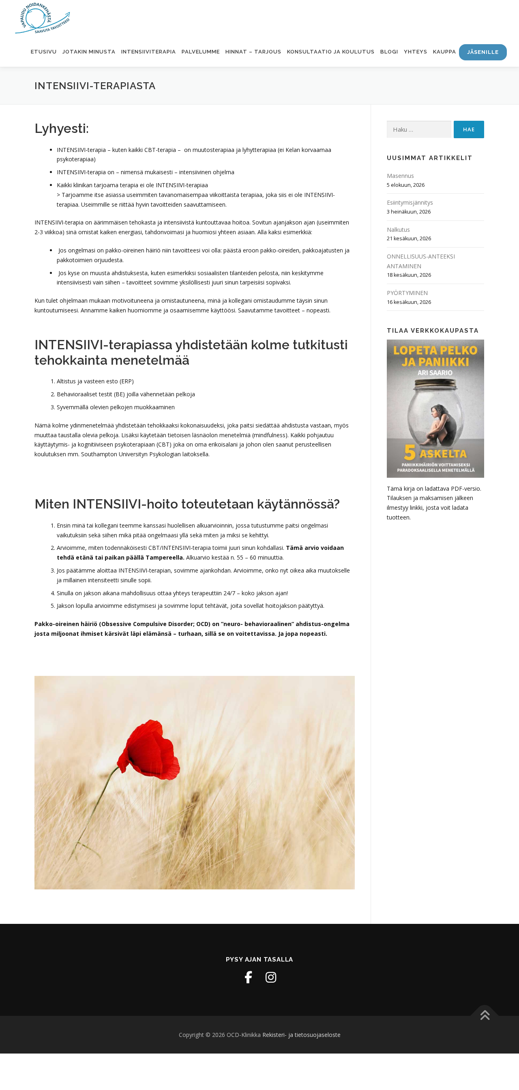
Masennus (400, 176)
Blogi (389, 52)
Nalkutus (398, 229)
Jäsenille (483, 52)
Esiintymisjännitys (410, 202)
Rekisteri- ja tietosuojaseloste (301, 1035)
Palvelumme (201, 52)
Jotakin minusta (89, 52)
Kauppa (444, 52)
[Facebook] (248, 977)
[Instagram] (271, 977)
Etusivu (44, 52)
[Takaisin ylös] (484, 1015)
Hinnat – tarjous (253, 52)
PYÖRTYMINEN (407, 293)
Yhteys (415, 52)
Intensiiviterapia (148, 52)
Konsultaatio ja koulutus (331, 52)
